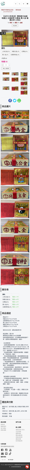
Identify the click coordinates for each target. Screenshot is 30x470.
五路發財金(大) (15, 55)
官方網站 (3, 428)
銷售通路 (3, 430)
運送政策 (18, 439)
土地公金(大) (6, 51)
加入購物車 (6, 68)
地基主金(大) (16, 51)
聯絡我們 (3, 426)
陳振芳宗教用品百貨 (7, 10)
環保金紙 (18, 10)
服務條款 (18, 433)
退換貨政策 (19, 437)
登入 (23, 429)
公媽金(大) (24, 51)
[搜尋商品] (19, 4)
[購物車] (23, 4)
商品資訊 (15, 25)
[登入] (15, 4)
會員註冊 (18, 429)
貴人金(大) (5, 55)
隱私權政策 (19, 435)
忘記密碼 (18, 431)
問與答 (3, 424)
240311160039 (7, 12)
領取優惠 (11, 459)
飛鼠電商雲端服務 (15, 466)
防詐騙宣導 (19, 441)
